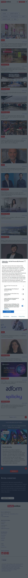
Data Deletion (6, 316)
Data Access (14, 316)
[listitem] (14, 286)
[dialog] (14, 289)
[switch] (23, 289)
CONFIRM (8, 311)
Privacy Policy (22, 316)
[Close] (25, 261)
